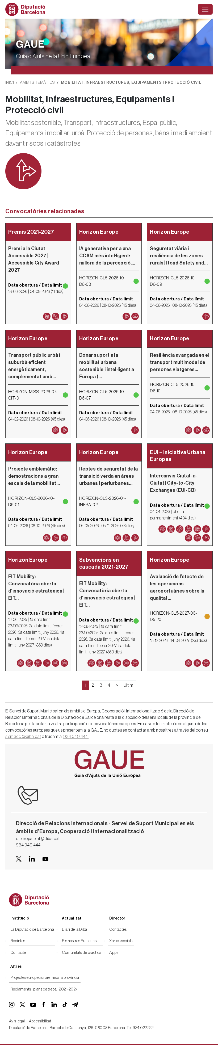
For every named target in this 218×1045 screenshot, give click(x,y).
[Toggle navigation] (205, 9)
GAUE (30, 44)
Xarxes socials (120, 941)
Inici (9, 83)
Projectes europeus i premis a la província (44, 978)
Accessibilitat (40, 1021)
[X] (18, 859)
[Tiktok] (65, 1004)
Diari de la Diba (74, 929)
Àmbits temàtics (37, 83)
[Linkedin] (32, 859)
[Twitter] (22, 1004)
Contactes (118, 929)
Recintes (17, 941)
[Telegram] (75, 1004)
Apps (113, 953)
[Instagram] (11, 1004)
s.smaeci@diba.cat (23, 737)
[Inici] (27, 9)
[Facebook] (43, 1004)
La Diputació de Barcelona (32, 929)
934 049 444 (76, 737)
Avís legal (17, 1021)
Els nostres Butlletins (79, 941)
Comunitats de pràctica (81, 953)
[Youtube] (45, 859)
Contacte (18, 953)
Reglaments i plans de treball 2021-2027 (44, 989)
